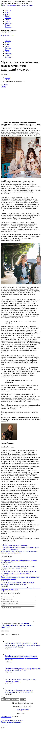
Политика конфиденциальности (12, 720)
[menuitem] (8, 10)
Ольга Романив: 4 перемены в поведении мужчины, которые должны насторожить (19, 691)
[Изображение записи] (7, 641)
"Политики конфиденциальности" (15, 624)
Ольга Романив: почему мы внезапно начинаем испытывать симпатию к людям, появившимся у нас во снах (21, 657)
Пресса (3, 87)
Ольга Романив (6, 717)
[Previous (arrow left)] (1, 727)
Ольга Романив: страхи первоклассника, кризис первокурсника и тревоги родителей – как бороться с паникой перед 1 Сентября (22, 645)
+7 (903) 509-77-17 (7, 35)
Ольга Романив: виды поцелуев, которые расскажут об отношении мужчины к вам (22, 669)
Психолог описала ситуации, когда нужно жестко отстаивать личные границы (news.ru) (17, 567)
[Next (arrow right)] (3, 727)
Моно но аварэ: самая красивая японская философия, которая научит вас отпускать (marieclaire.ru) (19, 572)
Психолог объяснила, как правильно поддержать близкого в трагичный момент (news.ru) (17, 583)
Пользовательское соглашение (11, 722)
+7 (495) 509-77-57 (7, 32)
